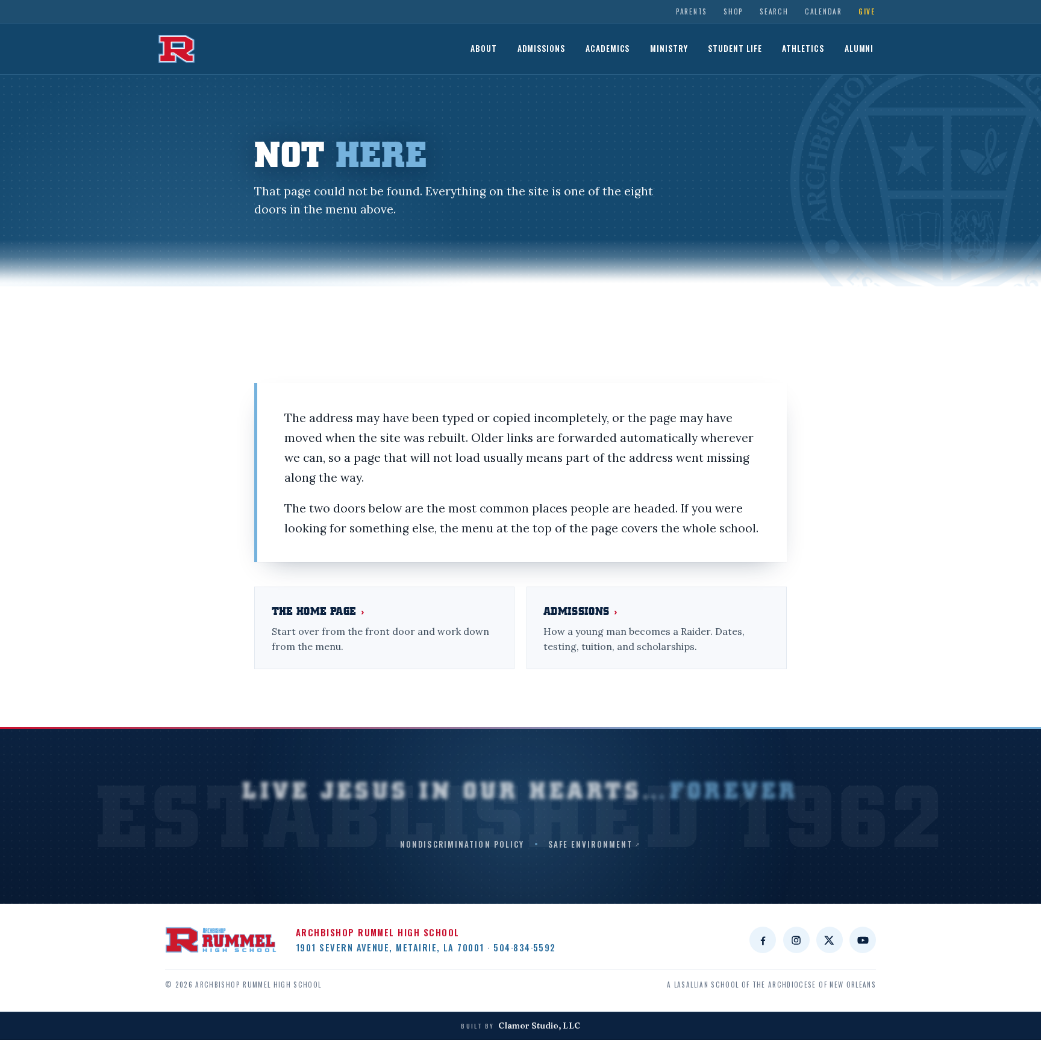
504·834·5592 (524, 947)
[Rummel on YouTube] (862, 940)
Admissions (541, 48)
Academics (608, 48)
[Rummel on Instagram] (796, 940)
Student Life (735, 48)
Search (774, 11)
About (483, 48)
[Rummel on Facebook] (762, 940)
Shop (733, 11)
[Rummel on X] (829, 940)
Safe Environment (590, 844)
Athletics (803, 48)
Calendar (823, 11)
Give (866, 11)
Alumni (859, 48)
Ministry (669, 48)
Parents (691, 11)
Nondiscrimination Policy (462, 844)
